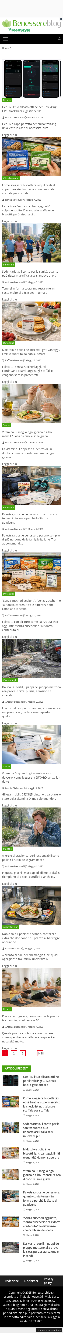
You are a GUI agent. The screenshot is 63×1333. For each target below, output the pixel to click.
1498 (40, 1053)
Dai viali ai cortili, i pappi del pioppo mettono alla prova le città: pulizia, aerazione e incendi (31, 691)
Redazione (12, 1281)
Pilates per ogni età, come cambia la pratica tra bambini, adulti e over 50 (30, 1018)
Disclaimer (31, 1281)
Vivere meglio (10, 680)
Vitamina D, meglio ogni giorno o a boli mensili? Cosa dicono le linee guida (27, 434)
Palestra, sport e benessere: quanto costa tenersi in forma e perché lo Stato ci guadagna (29, 518)
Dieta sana (8, 342)
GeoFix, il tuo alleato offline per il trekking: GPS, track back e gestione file (29, 109)
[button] (59, 39)
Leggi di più (9, 135)
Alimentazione (10, 926)
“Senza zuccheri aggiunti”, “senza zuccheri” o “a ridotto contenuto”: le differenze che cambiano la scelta (31, 605)
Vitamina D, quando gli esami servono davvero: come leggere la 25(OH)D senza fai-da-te (31, 777)
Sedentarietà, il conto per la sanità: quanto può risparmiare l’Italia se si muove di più (30, 273)
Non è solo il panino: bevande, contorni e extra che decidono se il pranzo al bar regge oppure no (31, 938)
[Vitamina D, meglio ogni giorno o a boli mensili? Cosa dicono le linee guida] (10, 1174)
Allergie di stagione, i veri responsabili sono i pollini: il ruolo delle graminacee (31, 858)
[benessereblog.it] (31, 25)
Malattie (7, 848)
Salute (6, 425)
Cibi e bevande (10, 178)
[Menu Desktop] (5, 39)
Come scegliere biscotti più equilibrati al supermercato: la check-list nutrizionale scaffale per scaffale (28, 189)
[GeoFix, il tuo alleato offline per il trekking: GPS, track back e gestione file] (10, 1080)
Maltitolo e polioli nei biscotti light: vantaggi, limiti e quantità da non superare (31, 352)
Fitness (6, 100)
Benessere (8, 264)
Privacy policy (48, 1281)
